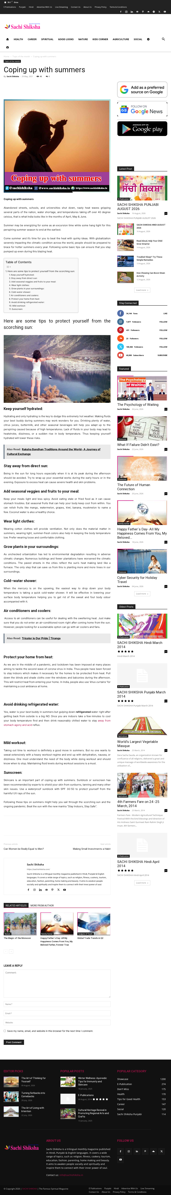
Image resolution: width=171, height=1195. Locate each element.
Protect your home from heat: (25, 299)
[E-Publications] (67, 1099)
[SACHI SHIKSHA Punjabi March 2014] (142, 675)
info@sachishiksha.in (71, 1175)
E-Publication (123, 199)
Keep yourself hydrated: (22, 275)
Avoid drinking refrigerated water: (28, 302)
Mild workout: (19, 305)
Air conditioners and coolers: (25, 295)
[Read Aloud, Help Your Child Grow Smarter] (125, 245)
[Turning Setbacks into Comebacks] (11, 1097)
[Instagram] (126, 11)
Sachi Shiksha (13, 76)
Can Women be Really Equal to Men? (24, 848)
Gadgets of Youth (85, 934)
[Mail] (137, 11)
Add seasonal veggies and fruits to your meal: (33, 281)
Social (138, 39)
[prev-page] (6, 951)
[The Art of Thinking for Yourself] (11, 1082)
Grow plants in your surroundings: (28, 288)
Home (6, 56)
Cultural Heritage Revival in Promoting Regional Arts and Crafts (93, 1113)
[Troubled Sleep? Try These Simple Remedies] (125, 261)
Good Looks (66, 39)
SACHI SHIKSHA (29, 1188)
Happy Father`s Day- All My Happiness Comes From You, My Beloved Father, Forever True (56, 941)
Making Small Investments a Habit (92, 848)
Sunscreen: (18, 309)
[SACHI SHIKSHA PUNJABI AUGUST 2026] (142, 188)
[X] (159, 11)
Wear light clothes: (20, 285)
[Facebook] (120, 11)
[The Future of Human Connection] (142, 468)
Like (165, 313)
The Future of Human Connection (133, 487)
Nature (83, 39)
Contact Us (75, 7)
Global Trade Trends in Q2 (90, 938)
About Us (87, 7)
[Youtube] (164, 11)
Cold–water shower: (21, 292)
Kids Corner (100, 39)
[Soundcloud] (148, 11)
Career (32, 39)
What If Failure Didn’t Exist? (138, 445)
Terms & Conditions (118, 7)
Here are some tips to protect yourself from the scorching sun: (41, 271)
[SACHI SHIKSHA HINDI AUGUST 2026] (125, 229)
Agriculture (121, 39)
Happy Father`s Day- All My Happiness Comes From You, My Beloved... (142, 533)
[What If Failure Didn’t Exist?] (142, 428)
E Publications (10, 7)
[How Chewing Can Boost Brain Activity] (125, 277)
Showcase (122, 399)
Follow (163, 322)
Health (18, 39)
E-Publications (86, 1095)
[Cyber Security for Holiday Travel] (142, 561)
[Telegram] (153, 11)
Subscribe (162, 355)
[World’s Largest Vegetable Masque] (142, 725)
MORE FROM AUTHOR (42, 905)
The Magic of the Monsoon (17, 938)
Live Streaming (61, 7)
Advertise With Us (44, 7)
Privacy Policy (101, 7)
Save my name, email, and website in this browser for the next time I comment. (50, 1030)
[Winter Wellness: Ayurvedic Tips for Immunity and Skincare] (67, 1082)
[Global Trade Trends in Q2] (94, 923)
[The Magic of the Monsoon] (20, 923)
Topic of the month (21, 56)
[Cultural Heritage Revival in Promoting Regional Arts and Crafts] (67, 1114)
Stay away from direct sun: (24, 278)
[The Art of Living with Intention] (11, 1111)
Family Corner (47, 934)
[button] (163, 39)
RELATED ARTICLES (16, 905)
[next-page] (11, 951)
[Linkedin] (131, 11)
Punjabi (22, 7)
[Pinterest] (142, 11)
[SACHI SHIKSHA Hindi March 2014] (142, 626)
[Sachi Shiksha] (22, 1147)
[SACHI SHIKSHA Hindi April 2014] (142, 845)
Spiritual (47, 39)
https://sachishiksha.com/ (38, 869)
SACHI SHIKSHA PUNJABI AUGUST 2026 (138, 207)
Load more (141, 290)
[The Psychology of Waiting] (142, 388)
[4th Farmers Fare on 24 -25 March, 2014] (142, 785)
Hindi (31, 7)
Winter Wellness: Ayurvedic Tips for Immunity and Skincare (92, 1081)
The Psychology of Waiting (137, 405)
